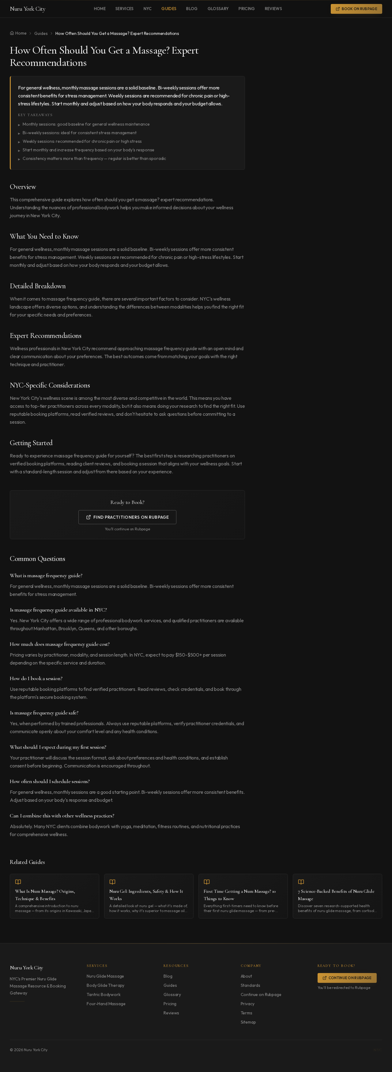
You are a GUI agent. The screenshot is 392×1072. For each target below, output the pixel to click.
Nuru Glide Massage (105, 976)
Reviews (273, 8)
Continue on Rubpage (261, 994)
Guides (168, 8)
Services (124, 8)
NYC (148, 8)
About (246, 976)
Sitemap (248, 1022)
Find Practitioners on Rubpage (131, 517)
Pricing (247, 8)
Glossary (218, 8)
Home (100, 8)
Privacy (247, 1003)
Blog (192, 8)
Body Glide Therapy (105, 985)
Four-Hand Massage (106, 1003)
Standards (251, 985)
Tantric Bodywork (103, 994)
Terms (246, 1013)
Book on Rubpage (360, 8)
